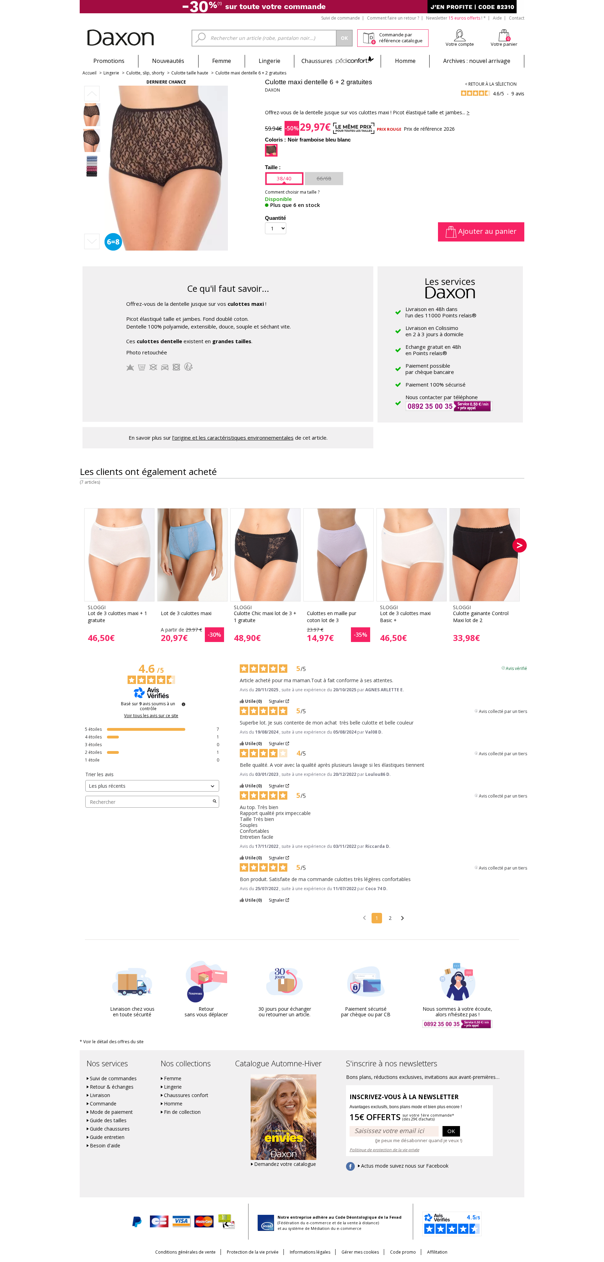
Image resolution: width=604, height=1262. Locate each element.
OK (451, 1130)
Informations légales (310, 1252)
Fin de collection (182, 1112)
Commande (103, 1103)
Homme (405, 61)
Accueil (89, 73)
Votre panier (504, 44)
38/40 (284, 178)
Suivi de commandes (113, 1078)
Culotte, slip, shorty (145, 73)
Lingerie (269, 61)
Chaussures (337, 61)
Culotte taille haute (189, 73)
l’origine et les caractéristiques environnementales (233, 437)
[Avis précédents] (364, 917)
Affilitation (437, 1252)
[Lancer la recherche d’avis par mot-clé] (214, 802)
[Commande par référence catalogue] (369, 37)
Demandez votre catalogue (285, 1164)
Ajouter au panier (486, 231)
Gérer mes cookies (360, 1252)
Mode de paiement (111, 1112)
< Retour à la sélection (491, 84)
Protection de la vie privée (253, 1252)
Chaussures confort (186, 1095)
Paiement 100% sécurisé (435, 384)
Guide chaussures (110, 1128)
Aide (497, 18)
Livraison (100, 1095)
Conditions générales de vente (185, 1252)
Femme (221, 61)
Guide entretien (107, 1137)
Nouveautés (168, 61)
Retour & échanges (112, 1086)
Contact (516, 18)
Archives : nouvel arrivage (476, 61)
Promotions (108, 61)
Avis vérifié (516, 668)
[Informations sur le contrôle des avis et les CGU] (183, 704)
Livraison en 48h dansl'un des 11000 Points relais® (440, 312)
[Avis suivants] (402, 918)
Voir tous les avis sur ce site (151, 715)
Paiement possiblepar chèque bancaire (429, 368)
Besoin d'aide (105, 1145)
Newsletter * (456, 18)
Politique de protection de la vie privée (384, 1149)
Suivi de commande (340, 18)
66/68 (324, 178)
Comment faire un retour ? (393, 18)
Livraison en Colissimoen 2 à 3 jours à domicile (434, 331)
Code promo (403, 1252)
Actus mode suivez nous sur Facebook (404, 1165)
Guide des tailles (108, 1120)
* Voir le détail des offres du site (112, 1042)
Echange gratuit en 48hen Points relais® (433, 349)
